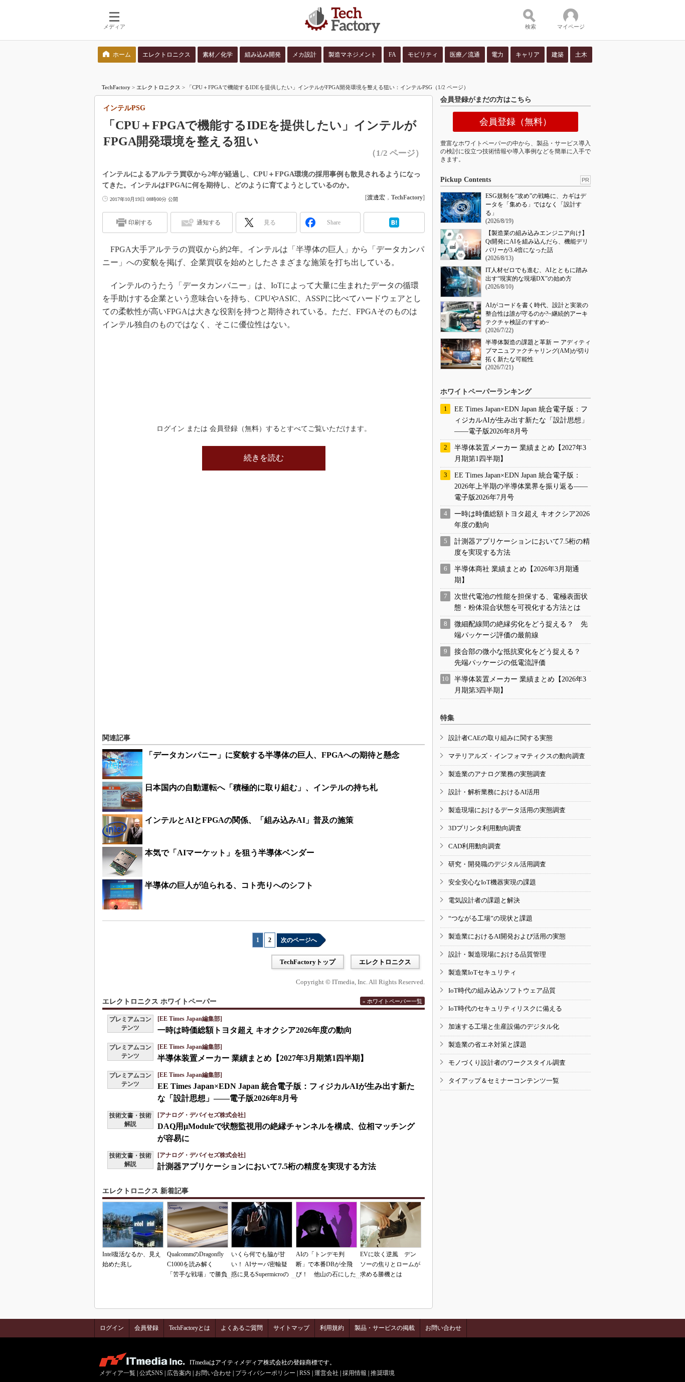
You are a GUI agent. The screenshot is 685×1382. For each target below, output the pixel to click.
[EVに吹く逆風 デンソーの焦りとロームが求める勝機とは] (390, 1225)
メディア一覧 (117, 1372)
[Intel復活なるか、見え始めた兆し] (132, 1225)
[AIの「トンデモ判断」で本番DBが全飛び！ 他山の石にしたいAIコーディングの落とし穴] (326, 1225)
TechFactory (116, 87)
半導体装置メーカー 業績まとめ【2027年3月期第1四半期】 (262, 1058)
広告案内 (179, 1372)
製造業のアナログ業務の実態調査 (497, 774)
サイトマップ (291, 1327)
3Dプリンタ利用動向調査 (485, 828)
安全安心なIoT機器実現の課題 (492, 882)
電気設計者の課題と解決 (484, 900)
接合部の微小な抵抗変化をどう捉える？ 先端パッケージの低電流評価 (521, 657)
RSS (304, 1372)
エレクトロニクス (158, 87)
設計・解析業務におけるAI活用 (494, 792)
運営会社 (326, 1372)
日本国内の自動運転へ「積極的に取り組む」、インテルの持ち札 (261, 787)
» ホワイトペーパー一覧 (392, 1001)
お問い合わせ (443, 1327)
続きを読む (264, 457)
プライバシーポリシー (265, 1372)
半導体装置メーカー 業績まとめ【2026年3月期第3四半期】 (520, 684)
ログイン (112, 1327)
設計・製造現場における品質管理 (497, 954)
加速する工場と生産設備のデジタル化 (503, 1026)
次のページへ (299, 940)
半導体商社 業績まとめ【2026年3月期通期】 (516, 574)
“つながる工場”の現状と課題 (490, 918)
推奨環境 (383, 1372)
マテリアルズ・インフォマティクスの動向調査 (516, 756)
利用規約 (332, 1327)
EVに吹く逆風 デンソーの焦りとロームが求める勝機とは (390, 1264)
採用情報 (354, 1372)
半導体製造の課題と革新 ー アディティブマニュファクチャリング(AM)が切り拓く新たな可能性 (538, 351)
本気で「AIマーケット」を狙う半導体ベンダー (229, 852)
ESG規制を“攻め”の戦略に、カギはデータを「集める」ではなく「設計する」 (535, 204)
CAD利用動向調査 (474, 846)
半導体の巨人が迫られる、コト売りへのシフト (229, 885)
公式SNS (151, 1372)
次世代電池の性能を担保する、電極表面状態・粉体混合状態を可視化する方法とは (521, 602)
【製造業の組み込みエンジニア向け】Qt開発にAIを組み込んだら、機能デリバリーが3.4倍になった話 (536, 241)
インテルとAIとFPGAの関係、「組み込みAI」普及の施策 (249, 820)
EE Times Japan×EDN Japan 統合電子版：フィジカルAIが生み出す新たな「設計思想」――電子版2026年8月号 (521, 420)
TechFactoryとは (189, 1327)
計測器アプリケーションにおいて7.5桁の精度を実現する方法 (266, 1166)
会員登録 (146, 1327)
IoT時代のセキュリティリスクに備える (505, 1008)
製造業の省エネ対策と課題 (487, 1044)
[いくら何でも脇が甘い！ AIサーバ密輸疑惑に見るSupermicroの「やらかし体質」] (261, 1225)
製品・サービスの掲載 (385, 1327)
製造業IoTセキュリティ (482, 972)
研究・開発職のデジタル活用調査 (497, 864)
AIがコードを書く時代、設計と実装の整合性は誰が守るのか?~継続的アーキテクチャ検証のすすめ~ (536, 314)
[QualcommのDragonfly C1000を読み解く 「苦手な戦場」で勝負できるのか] (197, 1225)
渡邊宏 (376, 197)
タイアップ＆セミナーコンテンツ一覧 (503, 1080)
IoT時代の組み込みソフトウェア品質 (502, 990)
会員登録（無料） (515, 122)
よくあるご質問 (242, 1327)
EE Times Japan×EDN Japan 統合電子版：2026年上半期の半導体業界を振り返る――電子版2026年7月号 (521, 486)
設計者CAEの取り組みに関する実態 (500, 738)
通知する (209, 222)
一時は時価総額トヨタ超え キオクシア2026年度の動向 (254, 1030)
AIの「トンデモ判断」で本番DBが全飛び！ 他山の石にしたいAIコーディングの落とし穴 (326, 1274)
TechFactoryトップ (307, 962)
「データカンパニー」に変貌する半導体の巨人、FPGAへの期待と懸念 (272, 755)
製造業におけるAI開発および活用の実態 (507, 936)
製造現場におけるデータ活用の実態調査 (507, 810)
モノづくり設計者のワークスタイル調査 (507, 1062)
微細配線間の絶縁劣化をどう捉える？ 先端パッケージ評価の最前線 (521, 629)
